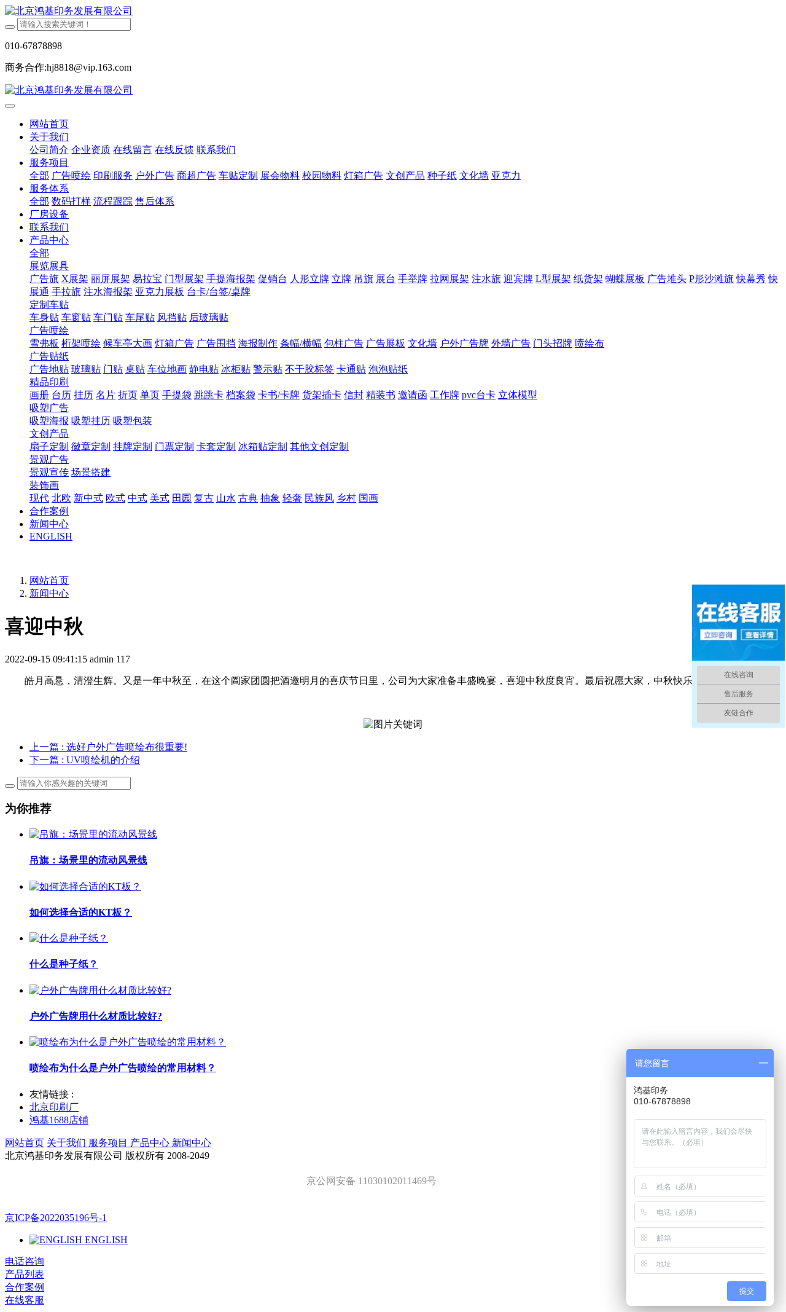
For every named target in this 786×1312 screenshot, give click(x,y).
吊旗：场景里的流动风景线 (88, 860)
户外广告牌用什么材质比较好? (95, 1016)
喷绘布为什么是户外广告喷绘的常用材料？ (122, 1068)
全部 (39, 175)
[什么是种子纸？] (68, 938)
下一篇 (84, 760)
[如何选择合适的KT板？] (85, 886)
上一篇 (108, 747)
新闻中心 (49, 593)
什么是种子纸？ (63, 964)
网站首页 (49, 124)
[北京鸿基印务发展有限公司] (393, 11)
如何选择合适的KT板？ (80, 912)
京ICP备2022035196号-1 (56, 1217)
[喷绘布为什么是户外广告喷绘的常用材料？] (127, 1042)
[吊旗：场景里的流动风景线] (93, 834)
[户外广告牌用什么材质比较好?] (100, 990)
